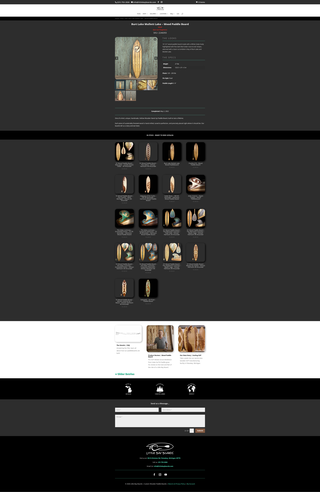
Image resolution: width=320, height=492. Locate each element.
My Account (191, 484)
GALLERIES (153, 13)
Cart (178, 13)
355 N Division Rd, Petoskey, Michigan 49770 (163, 458)
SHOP (144, 13)
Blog (171, 13)
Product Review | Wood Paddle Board (159, 356)
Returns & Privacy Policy (176, 484)
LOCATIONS (163, 13)
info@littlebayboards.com (163, 466)
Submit (200, 430)
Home (138, 13)
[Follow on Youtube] (165, 474)
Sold (126, 18)
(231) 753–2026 (123, 2)
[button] (156, 58)
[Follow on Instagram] (160, 474)
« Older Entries (124, 374)
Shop (122, 18)
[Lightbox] (155, 39)
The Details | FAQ (123, 345)
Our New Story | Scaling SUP (190, 355)
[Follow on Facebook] (154, 474)
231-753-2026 (162, 462)
